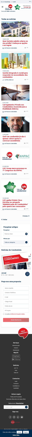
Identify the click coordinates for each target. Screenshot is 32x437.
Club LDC (16, 372)
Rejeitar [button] (26, 432)
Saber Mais (16, 435)
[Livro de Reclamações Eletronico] (16, 422)
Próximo (25, 216)
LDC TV (16, 368)
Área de (5, 1)
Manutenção (16, 350)
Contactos (16, 383)
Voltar (5, 219)
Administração (16, 345)
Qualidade (16, 388)
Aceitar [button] (19, 432)
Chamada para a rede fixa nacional (26, 8)
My (14, 1)
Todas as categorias (10, 242)
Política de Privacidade (16, 396)
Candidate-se (16, 385)
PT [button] (29, 1)
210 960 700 (27, 7)
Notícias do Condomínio (10, 48)
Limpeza (16, 347)
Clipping (6, 79)
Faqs (16, 370)
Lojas (16, 381)
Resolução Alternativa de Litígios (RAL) (16, 399)
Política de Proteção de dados (18, 314)
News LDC (11, 79)
